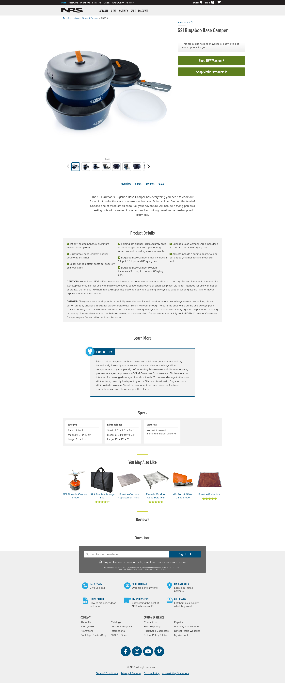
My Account (181, 635)
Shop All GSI (184, 22)
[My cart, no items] (220, 2)
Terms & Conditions (107, 673)
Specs (138, 183)
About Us (85, 622)
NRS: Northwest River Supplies (72, 10)
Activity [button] (123, 10)
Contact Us (150, 622)
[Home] (64, 18)
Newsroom (86, 631)
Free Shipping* (152, 626)
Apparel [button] (103, 10)
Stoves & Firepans (90, 18)
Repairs (178, 622)
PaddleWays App (123, 2)
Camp (76, 18)
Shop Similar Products (210, 72)
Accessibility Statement (175, 673)
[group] (107, 91)
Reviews (150, 183)
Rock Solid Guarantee (156, 631)
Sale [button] (133, 10)
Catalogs (116, 622)
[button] (68, 166)
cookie (155, 569)
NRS (64, 2)
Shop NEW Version (210, 60)
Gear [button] (113, 10)
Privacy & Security (131, 673)
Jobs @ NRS (87, 626)
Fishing (85, 2)
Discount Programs (121, 626)
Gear (69, 18)
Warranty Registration (186, 626)
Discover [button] (143, 10)
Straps (96, 2)
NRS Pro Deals (119, 635)
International (118, 631)
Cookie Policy (151, 673)
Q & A (161, 183)
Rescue (73, 2)
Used (106, 2)
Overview (126, 183)
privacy (148, 569)
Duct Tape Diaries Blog (93, 635)
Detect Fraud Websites (187, 631)
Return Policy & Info (155, 635)
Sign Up (184, 554)
